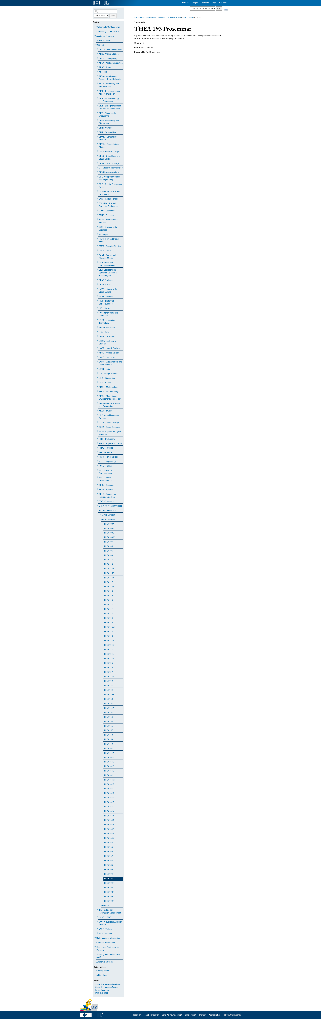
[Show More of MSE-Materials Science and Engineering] (98, 403)
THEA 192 (108, 874)
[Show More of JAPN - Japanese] (98, 336)
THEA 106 (108, 551)
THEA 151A (109, 708)
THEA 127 (108, 631)
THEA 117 (108, 582)
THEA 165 (108, 847)
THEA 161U (109, 807)
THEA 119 (108, 595)
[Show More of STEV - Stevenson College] (98, 505)
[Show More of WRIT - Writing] (98, 928)
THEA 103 (108, 542)
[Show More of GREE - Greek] (98, 284)
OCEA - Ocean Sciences (109, 427)
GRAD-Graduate (106, 280)
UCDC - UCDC (105, 917)
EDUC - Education (106, 215)
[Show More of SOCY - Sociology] (98, 484)
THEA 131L (109, 654)
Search (113, 15)
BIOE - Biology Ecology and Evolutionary (109, 99)
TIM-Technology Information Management (110, 911)
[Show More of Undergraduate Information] (95, 937)
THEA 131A (109, 640)
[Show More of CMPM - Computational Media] (98, 143)
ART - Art (103, 72)
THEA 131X (109, 658)
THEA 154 (108, 721)
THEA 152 (108, 717)
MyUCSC (185, 3)
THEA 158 (108, 735)
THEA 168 (108, 860)
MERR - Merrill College (109, 391)
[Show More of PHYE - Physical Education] (98, 443)
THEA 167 (108, 856)
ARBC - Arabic (105, 67)
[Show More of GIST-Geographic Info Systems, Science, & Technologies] (98, 269)
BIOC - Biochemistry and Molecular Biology (109, 92)
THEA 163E (109, 824)
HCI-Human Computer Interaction (108, 314)
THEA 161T (109, 802)
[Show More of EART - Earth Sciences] (98, 198)
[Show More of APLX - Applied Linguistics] (98, 62)
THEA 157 (108, 730)
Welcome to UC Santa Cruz (108, 27)
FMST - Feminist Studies (110, 246)
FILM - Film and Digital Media (109, 240)
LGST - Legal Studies (108, 373)
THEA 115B (109, 573)
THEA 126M (109, 627)
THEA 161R (109, 793)
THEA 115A (109, 569)
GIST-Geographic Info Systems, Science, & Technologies (108, 273)
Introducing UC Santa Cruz (107, 31)
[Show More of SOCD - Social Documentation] (98, 477)
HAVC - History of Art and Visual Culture (110, 290)
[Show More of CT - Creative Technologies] (98, 167)
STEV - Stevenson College (110, 506)
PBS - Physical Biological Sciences (110, 433)
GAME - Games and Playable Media (107, 256)
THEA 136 (108, 667)
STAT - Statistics (106, 501)
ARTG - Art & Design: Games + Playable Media (110, 77)
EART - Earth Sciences (108, 199)
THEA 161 (108, 748)
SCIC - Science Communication (105, 471)
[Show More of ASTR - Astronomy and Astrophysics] (98, 83)
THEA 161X (109, 811)
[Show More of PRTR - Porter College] (98, 456)
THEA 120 (108, 600)
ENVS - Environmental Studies (108, 221)
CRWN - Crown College (109, 172)
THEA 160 (108, 744)
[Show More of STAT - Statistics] (98, 501)
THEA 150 (108, 699)
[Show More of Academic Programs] (95, 35)
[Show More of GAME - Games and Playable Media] (98, 254)
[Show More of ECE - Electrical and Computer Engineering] (98, 203)
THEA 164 (108, 843)
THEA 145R (109, 694)
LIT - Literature (105, 382)
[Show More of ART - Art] (98, 71)
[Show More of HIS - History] (98, 308)
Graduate (105, 905)
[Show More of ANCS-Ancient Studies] (98, 53)
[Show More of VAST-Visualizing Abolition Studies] (98, 921)
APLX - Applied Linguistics (111, 63)
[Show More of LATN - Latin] (98, 368)
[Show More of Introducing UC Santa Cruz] (95, 31)
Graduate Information (105, 942)
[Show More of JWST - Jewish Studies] (98, 347)
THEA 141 (108, 685)
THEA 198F (109, 892)
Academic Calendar (104, 962)
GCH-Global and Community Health (107, 264)
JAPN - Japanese (106, 336)
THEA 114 (108, 564)
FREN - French (105, 251)
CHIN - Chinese (105, 128)
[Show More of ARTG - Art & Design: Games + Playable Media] (98, 76)
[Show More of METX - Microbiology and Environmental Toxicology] (98, 395)
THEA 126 (108, 622)
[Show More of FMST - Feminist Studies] (98, 245)
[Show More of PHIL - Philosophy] (98, 438)
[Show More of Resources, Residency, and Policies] (95, 946)
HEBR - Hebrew (106, 296)
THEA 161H (109, 775)
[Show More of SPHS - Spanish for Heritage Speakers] (98, 493)
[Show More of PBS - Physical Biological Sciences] (98, 431)
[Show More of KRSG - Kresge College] (98, 352)
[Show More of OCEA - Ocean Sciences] (98, 426)
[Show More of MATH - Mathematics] (98, 386)
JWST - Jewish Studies (109, 348)
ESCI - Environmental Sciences (108, 228)
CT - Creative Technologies (111, 168)
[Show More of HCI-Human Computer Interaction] (98, 312)
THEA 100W (109, 537)
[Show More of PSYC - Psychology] (98, 461)
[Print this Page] (226, 10)
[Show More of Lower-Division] (100, 514)
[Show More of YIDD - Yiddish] (98, 933)
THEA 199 (108, 896)
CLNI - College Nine (107, 132)
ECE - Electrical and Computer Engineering (108, 204)
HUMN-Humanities (107, 327)
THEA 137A (109, 676)
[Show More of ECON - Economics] (98, 210)
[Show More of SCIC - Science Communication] (98, 470)
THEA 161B (109, 757)
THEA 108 (108, 555)
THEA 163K (109, 838)
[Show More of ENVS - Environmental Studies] (98, 219)
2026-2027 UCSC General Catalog (146, 17)
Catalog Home (102, 971)
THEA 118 (108, 591)
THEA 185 (108, 865)
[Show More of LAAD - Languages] (98, 356)
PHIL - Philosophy (107, 439)
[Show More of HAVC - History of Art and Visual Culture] (98, 288)
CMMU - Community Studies (107, 138)
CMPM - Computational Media (109, 145)
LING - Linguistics (107, 378)
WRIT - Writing (105, 929)
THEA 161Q (109, 789)
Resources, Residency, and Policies (108, 948)
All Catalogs (101, 975)
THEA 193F (109, 883)
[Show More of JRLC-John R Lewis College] (98, 340)
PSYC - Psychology (107, 461)
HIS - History (104, 308)
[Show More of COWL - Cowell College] (98, 151)
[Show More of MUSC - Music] (98, 410)
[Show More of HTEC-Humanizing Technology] (98, 319)
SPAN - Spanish (106, 489)
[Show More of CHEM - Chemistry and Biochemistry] (98, 120)
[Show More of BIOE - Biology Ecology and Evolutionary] (98, 98)
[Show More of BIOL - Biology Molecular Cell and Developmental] (98, 105)
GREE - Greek (105, 284)
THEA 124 (108, 618)
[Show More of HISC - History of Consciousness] (98, 300)
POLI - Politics (105, 452)
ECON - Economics (107, 211)
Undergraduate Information (108, 938)
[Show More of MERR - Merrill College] (98, 391)
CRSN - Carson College (109, 163)
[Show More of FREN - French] (98, 250)
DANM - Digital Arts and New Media (109, 193)
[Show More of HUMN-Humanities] (98, 327)
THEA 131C (109, 649)
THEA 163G (109, 829)
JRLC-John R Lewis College (107, 342)
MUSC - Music (105, 411)
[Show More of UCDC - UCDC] (98, 917)
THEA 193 (108, 878)
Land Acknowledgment (172, 1015)
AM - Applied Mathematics (110, 49)
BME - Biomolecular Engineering (107, 114)
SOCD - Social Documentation (105, 479)
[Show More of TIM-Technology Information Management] (98, 909)
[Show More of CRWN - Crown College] (98, 171)
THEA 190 (108, 869)
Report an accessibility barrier (146, 1015)
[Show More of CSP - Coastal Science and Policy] (98, 183)
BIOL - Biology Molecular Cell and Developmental (110, 107)
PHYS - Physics (106, 448)
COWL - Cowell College (109, 151)
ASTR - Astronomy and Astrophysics (109, 85)
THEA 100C (109, 533)
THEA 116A (109, 578)
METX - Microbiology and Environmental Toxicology (110, 397)
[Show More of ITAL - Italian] (98, 331)
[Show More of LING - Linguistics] (98, 377)
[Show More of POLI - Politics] (98, 452)
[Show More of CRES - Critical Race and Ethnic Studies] (98, 155)
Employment (190, 1015)
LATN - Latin (104, 369)
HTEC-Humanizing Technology (107, 321)
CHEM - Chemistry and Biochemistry (109, 122)
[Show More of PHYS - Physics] (98, 447)
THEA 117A (109, 586)
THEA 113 (108, 560)
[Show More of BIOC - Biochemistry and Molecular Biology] (98, 90)
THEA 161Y (109, 816)
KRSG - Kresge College (109, 353)
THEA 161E (109, 771)
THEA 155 (108, 726)
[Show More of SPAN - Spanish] (98, 489)
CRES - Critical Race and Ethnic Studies (109, 157)
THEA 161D (109, 766)
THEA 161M (109, 780)
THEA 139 (108, 681)
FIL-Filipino (104, 234)
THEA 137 (108, 672)
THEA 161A (109, 753)
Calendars (205, 3)
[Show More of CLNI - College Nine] (98, 132)
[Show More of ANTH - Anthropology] (98, 58)
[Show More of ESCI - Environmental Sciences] (98, 226)
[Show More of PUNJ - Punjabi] (98, 465)
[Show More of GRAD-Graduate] (98, 279)
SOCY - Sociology (106, 485)
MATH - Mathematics (108, 387)
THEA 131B (109, 645)
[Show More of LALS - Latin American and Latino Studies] (98, 361)
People (195, 3)
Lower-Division (108, 515)
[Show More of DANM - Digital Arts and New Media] (98, 191)
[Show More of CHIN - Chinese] (98, 127)
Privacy (202, 1015)
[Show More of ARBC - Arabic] (98, 67)
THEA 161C (109, 762)
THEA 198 (108, 887)
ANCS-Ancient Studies (109, 54)
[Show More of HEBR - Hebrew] (98, 296)
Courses (100, 45)
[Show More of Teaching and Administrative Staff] (95, 954)
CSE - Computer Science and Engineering (109, 178)
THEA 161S (109, 798)
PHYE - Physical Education (110, 443)
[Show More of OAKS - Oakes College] (98, 422)
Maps (214, 3)
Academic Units (103, 40)
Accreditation (214, 1015)
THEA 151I (108, 712)
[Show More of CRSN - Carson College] (98, 163)
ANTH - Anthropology (108, 58)
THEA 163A (109, 820)
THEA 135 (108, 663)
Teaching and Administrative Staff (108, 956)
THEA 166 (108, 851)
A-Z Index (223, 3)
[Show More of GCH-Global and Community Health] (98, 262)
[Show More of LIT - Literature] (98, 382)
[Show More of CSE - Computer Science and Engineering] (98, 176)
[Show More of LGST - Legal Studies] (98, 373)
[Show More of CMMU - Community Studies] (98, 136)
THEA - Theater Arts (107, 510)
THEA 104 (108, 546)
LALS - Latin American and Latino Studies (110, 363)
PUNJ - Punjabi (105, 466)
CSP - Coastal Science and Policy (110, 185)
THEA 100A (109, 524)
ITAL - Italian (104, 332)
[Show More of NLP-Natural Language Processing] (98, 414)
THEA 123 (108, 614)
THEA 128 (108, 636)
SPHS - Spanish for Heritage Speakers (107, 495)
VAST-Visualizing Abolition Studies (110, 923)
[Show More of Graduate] (100, 905)
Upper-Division (108, 519)
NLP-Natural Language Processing (109, 416)
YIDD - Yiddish (105, 933)
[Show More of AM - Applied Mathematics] (98, 49)
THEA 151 (108, 703)
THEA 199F (109, 901)
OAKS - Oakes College (109, 422)
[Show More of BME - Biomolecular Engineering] (98, 112)
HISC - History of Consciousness (106, 302)
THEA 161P (109, 784)
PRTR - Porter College (108, 457)
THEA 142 (108, 690)
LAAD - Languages (107, 357)
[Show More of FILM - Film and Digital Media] (98, 238)
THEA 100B (109, 528)
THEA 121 (108, 605)
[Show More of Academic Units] (95, 40)
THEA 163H (109, 833)
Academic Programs (105, 36)
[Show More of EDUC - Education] (98, 214)
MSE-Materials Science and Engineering (109, 404)
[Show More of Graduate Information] (95, 942)
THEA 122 (108, 609)
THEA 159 (108, 739)
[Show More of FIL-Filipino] (98, 234)
